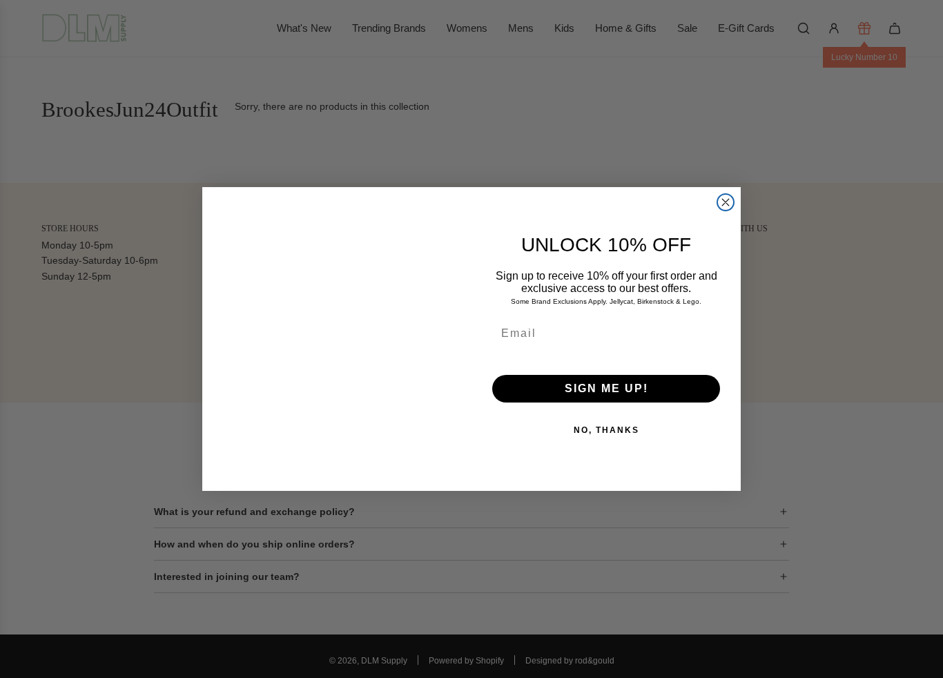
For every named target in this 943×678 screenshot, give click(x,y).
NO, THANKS (606, 430)
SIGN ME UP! (606, 388)
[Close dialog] (725, 202)
